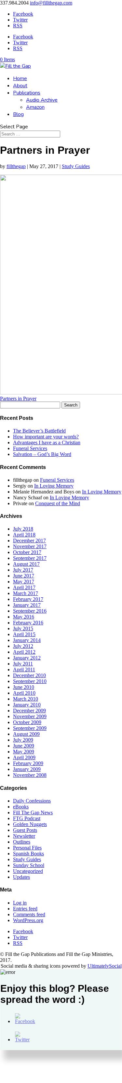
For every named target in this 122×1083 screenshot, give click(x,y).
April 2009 (24, 757)
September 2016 (30, 611)
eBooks (21, 806)
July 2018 (23, 529)
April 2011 (24, 669)
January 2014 (27, 640)
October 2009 (27, 722)
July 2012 (23, 646)
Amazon (35, 107)
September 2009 (30, 728)
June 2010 (23, 687)
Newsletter (24, 836)
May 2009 (23, 751)
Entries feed (25, 908)
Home (20, 78)
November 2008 (30, 775)
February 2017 (28, 599)
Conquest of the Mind (57, 503)
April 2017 (24, 587)
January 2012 (27, 658)
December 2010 (29, 675)
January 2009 (27, 769)
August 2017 (26, 564)
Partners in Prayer (18, 398)
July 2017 (23, 570)
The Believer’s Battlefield (39, 431)
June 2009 (23, 745)
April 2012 (24, 652)
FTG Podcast (26, 818)
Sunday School (28, 865)
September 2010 (30, 681)
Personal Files (27, 847)
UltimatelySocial (105, 966)
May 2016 (23, 617)
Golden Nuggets (30, 824)
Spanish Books (28, 853)
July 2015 (23, 628)
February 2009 (28, 763)
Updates (21, 877)
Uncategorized (28, 871)
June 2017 (23, 575)
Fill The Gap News (33, 812)
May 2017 (23, 581)
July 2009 (23, 740)
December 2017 (29, 540)
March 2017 (25, 593)
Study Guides (76, 166)
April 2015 (24, 634)
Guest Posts (25, 830)
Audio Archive (42, 100)
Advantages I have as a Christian (46, 442)
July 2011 (23, 663)
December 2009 (29, 710)
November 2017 (30, 546)
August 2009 (26, 734)
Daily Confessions (32, 801)
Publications (26, 92)
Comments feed (29, 914)
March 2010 (25, 699)
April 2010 (24, 693)
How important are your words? (46, 436)
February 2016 (28, 622)
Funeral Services (30, 448)
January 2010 (27, 704)
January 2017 (27, 605)
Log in (20, 902)
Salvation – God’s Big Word (42, 454)
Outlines (21, 842)
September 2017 (30, 558)
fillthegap (16, 166)
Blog (18, 114)
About (20, 85)
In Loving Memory (54, 486)
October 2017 (27, 552)
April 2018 (24, 534)
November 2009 (30, 716)
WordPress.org (28, 920)
